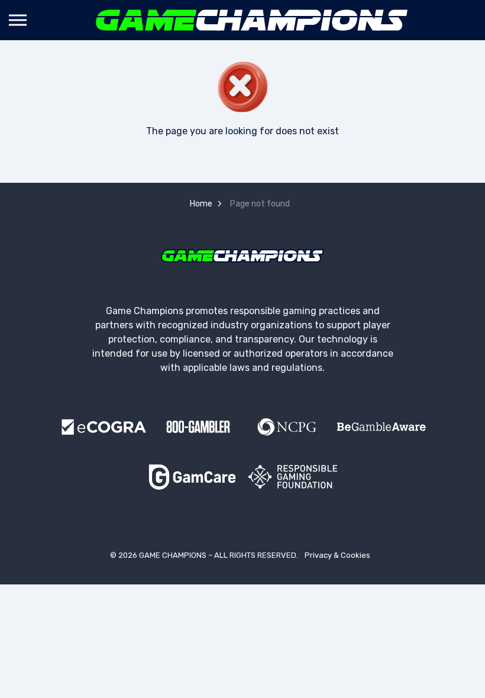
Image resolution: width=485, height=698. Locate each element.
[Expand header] (17, 20)
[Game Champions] (251, 20)
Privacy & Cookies (337, 555)
